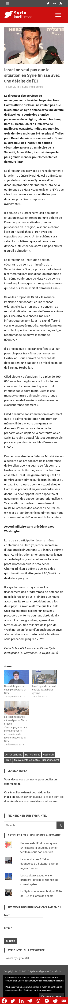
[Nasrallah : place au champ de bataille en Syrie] (16, 677)
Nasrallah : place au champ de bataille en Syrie (15, 689)
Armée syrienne (13, 754)
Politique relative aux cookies (37, 990)
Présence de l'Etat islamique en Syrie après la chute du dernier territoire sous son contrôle (39, 848)
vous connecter (28, 779)
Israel (8, 760)
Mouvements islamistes (27, 760)
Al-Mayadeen (29, 653)
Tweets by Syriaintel (16, 958)
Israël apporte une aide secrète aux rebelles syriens (44, 689)
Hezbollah (48, 754)
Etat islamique (32, 754)
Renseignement (50, 760)
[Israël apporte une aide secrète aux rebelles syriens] (44, 677)
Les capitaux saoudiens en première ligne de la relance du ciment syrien (39, 880)
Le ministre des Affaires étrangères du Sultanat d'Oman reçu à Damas (39, 864)
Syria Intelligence (32, 86)
